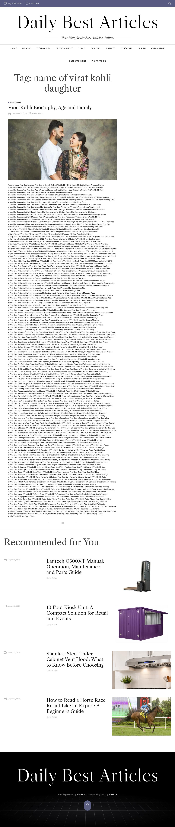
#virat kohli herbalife (104, 406)
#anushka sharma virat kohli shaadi (22, 219)
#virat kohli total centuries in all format (98, 489)
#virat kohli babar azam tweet (40, 339)
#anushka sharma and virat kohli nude (55, 197)
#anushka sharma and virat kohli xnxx (23, 205)
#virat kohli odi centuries (78, 450)
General (96, 48)
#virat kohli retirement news (38, 467)
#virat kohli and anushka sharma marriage (25, 290)
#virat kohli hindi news (44, 411)
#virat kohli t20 (30, 482)
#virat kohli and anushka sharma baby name (57, 276)
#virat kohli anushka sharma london (53, 320)
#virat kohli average (90, 337)
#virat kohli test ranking (99, 487)
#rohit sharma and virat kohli (104, 254)
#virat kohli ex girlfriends (75, 391)
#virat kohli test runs (16, 489)
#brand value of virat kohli (38, 229)
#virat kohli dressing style (56, 386)
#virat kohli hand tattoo (17, 403)
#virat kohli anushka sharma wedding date (25, 332)
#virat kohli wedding (102, 499)
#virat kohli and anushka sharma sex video (55, 300)
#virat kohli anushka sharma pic (53, 325)
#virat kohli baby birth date (78, 339)
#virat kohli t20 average (46, 482)
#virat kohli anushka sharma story (49, 330)
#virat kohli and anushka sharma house (56, 281)
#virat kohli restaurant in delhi (88, 465)
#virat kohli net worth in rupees (21, 445)
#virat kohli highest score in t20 (94, 408)
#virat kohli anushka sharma (58, 310)
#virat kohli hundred (16, 415)
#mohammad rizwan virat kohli (20, 249)
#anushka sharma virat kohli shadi (51, 219)
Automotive (157, 48)
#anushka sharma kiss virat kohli (21, 207)
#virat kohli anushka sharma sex (51, 327)
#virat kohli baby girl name (100, 339)
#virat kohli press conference (19, 457)
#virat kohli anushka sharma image (84, 317)
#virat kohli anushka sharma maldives (84, 320)
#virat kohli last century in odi (20, 435)
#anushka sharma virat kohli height (51, 212)
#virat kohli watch (42, 496)
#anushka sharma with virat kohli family (55, 224)
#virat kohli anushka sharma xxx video (77, 335)
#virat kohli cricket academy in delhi (22, 371)
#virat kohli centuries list (43, 366)
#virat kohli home (77, 411)
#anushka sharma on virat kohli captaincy (52, 207)
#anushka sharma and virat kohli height (24, 192)
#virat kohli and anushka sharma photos (24, 298)
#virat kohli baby (59, 339)
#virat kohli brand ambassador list (47, 357)
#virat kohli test (69, 484)
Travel (82, 48)
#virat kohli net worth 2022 (90, 442)
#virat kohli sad (60, 469)
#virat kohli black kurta (17, 354)
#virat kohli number (63, 447)
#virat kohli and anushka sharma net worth (57, 295)
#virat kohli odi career (58, 450)
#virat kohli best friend (17, 349)
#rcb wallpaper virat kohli (36, 254)
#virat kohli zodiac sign (17, 509)
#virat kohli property (50, 460)
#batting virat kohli (95, 227)
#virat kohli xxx (91, 506)
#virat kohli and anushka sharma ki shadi (24, 285)
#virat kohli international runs (73, 423)
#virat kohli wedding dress (40, 501)
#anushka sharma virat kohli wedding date (60, 222)
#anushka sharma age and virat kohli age (47, 187)
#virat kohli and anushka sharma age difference (58, 273)
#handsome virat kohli (59, 236)
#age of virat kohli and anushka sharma (88, 185)
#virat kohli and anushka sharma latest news (90, 285)
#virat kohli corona (37, 369)
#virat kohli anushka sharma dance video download (92, 312)
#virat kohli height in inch (85, 406)
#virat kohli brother (89, 357)
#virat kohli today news (50, 489)
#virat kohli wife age (46, 504)
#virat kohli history (61, 411)
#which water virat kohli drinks (103, 511)
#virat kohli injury (102, 418)
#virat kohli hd (34, 403)
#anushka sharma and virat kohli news (23, 197)
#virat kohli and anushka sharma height (24, 281)
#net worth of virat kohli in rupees (42, 251)
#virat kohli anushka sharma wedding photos (61, 332)
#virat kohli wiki (80, 504)
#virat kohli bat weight (71, 344)
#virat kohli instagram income (95, 420)
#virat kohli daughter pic (18, 381)
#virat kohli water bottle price (44, 499)
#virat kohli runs (98, 467)
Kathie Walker (37, 114)
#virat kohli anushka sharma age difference (25, 312)
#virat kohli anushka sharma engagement (55, 315)
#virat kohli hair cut (16, 401)
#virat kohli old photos (17, 452)
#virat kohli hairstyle (66, 401)
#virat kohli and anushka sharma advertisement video (87, 271)
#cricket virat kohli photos (18, 232)
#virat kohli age (69, 266)
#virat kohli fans (70, 393)
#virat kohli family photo (53, 393)
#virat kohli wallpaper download (21, 496)
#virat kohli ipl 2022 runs (76, 425)
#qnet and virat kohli (16, 254)
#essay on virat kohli (41, 236)
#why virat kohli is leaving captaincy (58, 514)
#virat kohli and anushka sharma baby (23, 276)
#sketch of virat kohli (16, 258)
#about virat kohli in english (39, 185)
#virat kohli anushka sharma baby (57, 312)
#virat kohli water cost (65, 499)
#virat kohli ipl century (35, 428)
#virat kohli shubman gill (81, 474)
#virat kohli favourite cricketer (20, 396)
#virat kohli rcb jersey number (53, 462)
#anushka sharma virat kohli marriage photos (88, 214)
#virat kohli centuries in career (20, 366)
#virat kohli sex (74, 472)
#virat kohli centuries (101, 364)
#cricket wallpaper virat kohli (41, 232)
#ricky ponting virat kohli (81, 254)
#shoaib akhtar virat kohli (105, 256)
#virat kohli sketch (48, 477)
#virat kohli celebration (82, 364)
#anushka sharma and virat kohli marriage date (73, 195)
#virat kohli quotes (86, 460)
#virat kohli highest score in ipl (41, 408)
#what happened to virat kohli (86, 509)
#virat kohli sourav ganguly (80, 477)
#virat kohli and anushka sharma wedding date (71, 303)
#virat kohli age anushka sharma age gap (93, 266)
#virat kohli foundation (17, 398)
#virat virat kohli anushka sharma (60, 509)
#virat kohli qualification (68, 460)
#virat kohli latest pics (62, 435)
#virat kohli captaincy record (20, 362)
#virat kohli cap (52, 359)
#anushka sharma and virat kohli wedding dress (27, 202)
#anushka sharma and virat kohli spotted (24, 200)
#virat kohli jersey (53, 430)
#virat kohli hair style (33, 401)
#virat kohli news (15, 447)
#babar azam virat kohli (40, 227)
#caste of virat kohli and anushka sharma (66, 229)
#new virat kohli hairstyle (67, 251)
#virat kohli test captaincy (18, 487)
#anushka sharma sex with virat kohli (23, 209)
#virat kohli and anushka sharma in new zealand (63, 283)
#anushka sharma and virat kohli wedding (59, 200)
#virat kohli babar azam (17, 339)
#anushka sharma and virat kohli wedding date (95, 200)
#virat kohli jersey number (71, 430)
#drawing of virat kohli (38, 234)
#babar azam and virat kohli (19, 227)
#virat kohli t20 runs (16, 484)
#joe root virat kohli (51, 241)
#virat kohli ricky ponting (60, 467)
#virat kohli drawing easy (35, 386)
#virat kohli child (82, 366)
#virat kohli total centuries (71, 489)
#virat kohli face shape (17, 393)
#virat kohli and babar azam (49, 308)
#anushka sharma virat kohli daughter (89, 209)
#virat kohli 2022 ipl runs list (61, 263)
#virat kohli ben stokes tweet (90, 347)
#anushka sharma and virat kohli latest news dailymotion (31, 195)
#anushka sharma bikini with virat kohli (85, 205)
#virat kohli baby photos (98, 342)
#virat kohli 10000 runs (88, 261)
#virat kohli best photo (36, 349)
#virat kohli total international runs (22, 492)
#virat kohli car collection (18, 364)
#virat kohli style (65, 479)
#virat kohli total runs (67, 492)
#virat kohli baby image (17, 342)
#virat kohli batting (89, 344)
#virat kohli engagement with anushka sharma (26, 391)
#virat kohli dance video (71, 374)
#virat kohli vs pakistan (54, 494)
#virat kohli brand (93, 354)
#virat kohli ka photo (108, 430)
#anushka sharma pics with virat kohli (84, 207)
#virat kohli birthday (59, 352)
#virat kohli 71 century (103, 263)
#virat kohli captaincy (68, 359)
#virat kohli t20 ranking (106, 482)
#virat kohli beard (52, 347)
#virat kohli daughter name (19, 379)
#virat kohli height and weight (20, 406)
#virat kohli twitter (98, 492)
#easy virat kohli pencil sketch (20, 236)
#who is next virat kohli (17, 514)
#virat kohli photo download (19, 455)
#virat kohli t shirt (15, 482)
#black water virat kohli (17, 229)
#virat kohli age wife (16, 268)
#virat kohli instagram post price (21, 423)
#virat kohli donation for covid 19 (88, 384)
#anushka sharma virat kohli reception (58, 217)
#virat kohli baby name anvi (58, 342)
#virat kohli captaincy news (89, 359)
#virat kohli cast (51, 364)
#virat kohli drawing (16, 386)
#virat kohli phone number (77, 452)
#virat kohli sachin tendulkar (42, 469)
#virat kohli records (16, 465)
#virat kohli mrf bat (94, 440)
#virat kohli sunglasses (101, 479)
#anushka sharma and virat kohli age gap (55, 190)
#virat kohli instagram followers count (67, 420)
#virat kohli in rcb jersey (95, 415)
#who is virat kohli (35, 514)
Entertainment (64, 48)
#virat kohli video (15, 494)
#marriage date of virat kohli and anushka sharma (50, 246)
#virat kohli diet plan (52, 384)
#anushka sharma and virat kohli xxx (54, 205)
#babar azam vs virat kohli (61, 227)
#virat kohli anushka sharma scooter (22, 327)
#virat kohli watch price (59, 496)
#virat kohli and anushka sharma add (50, 271)
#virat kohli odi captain (17, 450)
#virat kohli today (33, 489)
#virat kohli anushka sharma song (21, 330)
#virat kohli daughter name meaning (45, 379)
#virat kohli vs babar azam (33, 494)
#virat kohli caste (66, 364)
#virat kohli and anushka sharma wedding (90, 300)
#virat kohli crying (100, 371)
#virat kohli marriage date (99, 435)
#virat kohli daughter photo (94, 379)
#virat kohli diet (37, 384)
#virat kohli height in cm (43, 406)
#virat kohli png (102, 455)
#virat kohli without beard (74, 506)
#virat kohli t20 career (66, 482)
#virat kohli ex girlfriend (55, 391)
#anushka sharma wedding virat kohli (23, 224)
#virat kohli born (62, 354)
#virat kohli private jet (17, 460)
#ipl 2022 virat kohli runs (47, 239)
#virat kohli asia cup (16, 337)
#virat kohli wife (30, 504)
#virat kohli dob (67, 384)
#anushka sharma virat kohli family (22, 212)
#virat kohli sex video (90, 472)
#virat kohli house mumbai (79, 413)
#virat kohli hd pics (67, 403)
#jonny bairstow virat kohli (89, 241)
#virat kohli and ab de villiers (98, 268)
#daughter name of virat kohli (66, 232)
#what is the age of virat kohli (20, 511)
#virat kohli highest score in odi (67, 408)
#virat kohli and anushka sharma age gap (94, 273)
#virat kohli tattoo (55, 484)
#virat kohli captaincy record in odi (46, 362)
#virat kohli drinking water (77, 386)
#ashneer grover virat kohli (99, 224)
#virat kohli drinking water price (21, 389)
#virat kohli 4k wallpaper (83, 263)
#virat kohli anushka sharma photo (87, 322)
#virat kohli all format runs (75, 268)
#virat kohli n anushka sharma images (23, 442)
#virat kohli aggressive (35, 268)
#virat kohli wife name (64, 504)
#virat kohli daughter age (36, 376)
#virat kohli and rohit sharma (73, 308)
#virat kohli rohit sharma (81, 467)
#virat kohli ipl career (16, 428)
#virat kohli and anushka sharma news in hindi (94, 295)
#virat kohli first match (42, 396)
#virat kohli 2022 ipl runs (39, 263)
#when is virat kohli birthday (79, 511)
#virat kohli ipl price (52, 428)
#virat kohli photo (95, 452)
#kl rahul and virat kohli (84, 244)
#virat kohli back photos (35, 344)
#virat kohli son (62, 477)
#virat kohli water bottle (94, 496)
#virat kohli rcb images (31, 462)
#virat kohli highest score (18, 408)
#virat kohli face (92, 391)
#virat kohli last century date (100, 433)
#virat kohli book (48, 354)
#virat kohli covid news (88, 369)
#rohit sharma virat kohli (41, 256)
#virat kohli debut (73, 381)
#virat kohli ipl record (70, 428)
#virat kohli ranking (102, 460)
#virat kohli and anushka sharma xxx (23, 308)
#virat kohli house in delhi (33, 413)
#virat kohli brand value (71, 357)
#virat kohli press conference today (46, 457)
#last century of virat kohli (19, 246)
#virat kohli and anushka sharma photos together (60, 298)
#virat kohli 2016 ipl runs (18, 263)
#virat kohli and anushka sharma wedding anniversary (29, 303)
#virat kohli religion (33, 465)
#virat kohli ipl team (16, 430)
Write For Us (99, 61)
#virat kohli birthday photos (79, 352)
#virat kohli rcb (14, 462)
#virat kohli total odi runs (47, 492)
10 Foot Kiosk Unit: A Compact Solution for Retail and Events (77, 613)
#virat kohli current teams (18, 374)
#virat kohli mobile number (100, 438)
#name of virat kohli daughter (104, 249)
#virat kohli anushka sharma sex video (80, 327)
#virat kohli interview (94, 423)
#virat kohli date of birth (91, 374)
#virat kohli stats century (32, 479)
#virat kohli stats (15, 479)
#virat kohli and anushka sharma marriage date (61, 290)
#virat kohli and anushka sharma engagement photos (29, 278)
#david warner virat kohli (18, 234)
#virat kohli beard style (69, 347)
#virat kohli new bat (42, 445)
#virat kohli (100, 258)
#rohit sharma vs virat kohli (63, 256)
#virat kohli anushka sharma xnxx (21, 335)
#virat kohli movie (79, 440)
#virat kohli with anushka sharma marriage (46, 506)
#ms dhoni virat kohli (63, 249)
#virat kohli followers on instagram (66, 396)
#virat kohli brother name (18, 359)
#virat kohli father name (102, 393)
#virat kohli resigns (49, 465)
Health (142, 48)
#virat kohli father (84, 393)
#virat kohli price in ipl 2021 (72, 457)
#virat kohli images (52, 415)
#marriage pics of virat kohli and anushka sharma (90, 246)
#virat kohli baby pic (16, 344)
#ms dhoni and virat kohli (44, 249)
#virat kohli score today (32, 472)
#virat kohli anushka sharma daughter (23, 315)
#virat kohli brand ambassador (20, 357)
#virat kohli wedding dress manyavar (67, 501)
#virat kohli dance (53, 374)
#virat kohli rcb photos (76, 462)
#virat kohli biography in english (93, 349)
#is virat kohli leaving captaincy (87, 239)
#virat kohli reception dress (97, 462)
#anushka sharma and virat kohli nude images (90, 197)
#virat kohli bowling (77, 354)
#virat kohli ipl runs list (105, 428)
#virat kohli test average (86, 484)
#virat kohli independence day (36, 418)
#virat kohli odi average (94, 447)
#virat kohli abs (34, 266)
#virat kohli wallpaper (99, 494)
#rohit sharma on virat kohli (19, 256)
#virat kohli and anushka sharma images (89, 281)
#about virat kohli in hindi (61, 185)
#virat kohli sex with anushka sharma (23, 474)
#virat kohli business (37, 359)
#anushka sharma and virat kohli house (56, 192)
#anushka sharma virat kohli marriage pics (25, 217)
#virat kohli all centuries (54, 268)
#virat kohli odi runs (96, 450)
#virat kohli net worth (48, 442)
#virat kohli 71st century (17, 266)
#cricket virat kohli (91, 229)
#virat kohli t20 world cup (36, 484)
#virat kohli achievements (51, 266)
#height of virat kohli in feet (102, 236)
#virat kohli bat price (53, 344)
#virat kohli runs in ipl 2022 (19, 469)
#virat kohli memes (81, 438)
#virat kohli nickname (31, 447)
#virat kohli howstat (99, 413)
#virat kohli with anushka (18, 506)
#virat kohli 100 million (30, 261)
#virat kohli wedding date (18, 501)
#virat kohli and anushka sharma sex (23, 300)
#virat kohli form (87, 396)
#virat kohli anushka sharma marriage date (56, 322)
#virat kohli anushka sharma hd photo (88, 315)
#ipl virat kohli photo (65, 239)
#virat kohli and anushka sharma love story (68, 288)
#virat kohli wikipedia (96, 504)
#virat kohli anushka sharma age (83, 310)
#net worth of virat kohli (18, 251)
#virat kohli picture (88, 455)
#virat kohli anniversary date (97, 308)
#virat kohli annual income (18, 310)
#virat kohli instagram (17, 420)
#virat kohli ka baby (91, 430)
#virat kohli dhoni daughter (19, 384)
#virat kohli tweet (83, 492)
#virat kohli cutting (37, 374)
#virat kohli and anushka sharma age (23, 273)
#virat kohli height (104, 403)
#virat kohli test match (80, 487)
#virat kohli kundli (15, 433)
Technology (43, 48)
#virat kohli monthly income (19, 440)
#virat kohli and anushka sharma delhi (91, 276)
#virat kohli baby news (79, 342)
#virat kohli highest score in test (21, 411)
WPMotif (113, 794)
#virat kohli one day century (38, 452)
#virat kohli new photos (99, 445)
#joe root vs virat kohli (69, 241)
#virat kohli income (16, 418)
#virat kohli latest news (42, 435)
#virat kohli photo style (58, 455)
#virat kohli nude (48, 447)
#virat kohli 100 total (70, 261)
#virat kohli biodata (53, 349)
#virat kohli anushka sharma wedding (79, 330)
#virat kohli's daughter (37, 509)
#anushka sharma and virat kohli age (23, 190)
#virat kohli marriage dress (19, 438)
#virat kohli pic (74, 455)
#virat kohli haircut (50, 401)
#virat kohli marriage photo (41, 438)
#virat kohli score (15, 472)
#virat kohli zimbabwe (107, 506)
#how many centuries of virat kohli (22, 239)
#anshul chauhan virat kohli (19, 187)
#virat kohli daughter (16, 376)
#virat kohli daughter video (39, 381)
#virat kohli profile (34, 460)
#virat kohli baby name (37, 342)
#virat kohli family (35, 393)
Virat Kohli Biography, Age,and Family (50, 107)
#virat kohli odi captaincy (38, 450)
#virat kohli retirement (17, 467)
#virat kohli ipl (109, 423)
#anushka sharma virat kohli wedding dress (96, 222)
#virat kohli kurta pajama (33, 433)
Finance (26, 48)
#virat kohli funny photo (54, 398)
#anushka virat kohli (80, 224)
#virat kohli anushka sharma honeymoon (24, 317)
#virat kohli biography (71, 349)
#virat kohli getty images (75, 398)
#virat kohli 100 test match (50, 261)
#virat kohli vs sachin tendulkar (77, 494)
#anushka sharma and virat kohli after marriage (84, 187)
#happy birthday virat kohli (80, 236)
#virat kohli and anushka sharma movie (24, 295)
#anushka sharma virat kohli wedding (81, 219)
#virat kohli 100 (14, 261)
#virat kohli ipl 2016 (16, 425)
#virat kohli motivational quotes (58, 440)
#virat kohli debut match (91, 381)
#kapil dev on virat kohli (18, 244)
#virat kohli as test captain (104, 335)
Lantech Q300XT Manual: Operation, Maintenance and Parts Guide (75, 566)
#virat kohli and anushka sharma (21, 271)
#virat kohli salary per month (94, 469)
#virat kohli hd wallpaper (86, 403)
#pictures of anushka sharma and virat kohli (95, 251)
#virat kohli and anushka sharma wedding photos (67, 305)
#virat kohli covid (71, 369)
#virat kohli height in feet (64, 406)
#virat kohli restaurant (67, 465)
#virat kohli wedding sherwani (94, 501)
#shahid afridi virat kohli (85, 256)
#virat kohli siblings (100, 474)
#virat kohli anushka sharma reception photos (84, 325)
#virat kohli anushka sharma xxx (49, 335)
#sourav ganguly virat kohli (62, 258)
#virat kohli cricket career (82, 371)
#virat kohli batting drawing (19, 347)
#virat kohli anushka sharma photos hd (23, 325)
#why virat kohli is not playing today (87, 514)
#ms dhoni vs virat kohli (82, 249)
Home (14, 48)
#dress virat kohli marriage (58, 234)
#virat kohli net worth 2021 (68, 442)
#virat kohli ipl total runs (35, 430)
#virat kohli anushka (38, 310)
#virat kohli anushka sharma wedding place (97, 332)
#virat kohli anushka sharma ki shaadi (23, 320)
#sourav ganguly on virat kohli (38, 258)
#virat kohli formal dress (104, 396)
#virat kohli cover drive (54, 369)
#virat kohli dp (108, 384)
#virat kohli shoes (63, 474)
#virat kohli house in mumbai (56, 413)
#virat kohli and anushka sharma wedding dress (27, 305)
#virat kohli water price (84, 499)
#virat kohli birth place (42, 352)
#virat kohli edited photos (44, 389)
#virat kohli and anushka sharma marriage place (76, 293)
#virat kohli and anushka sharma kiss (57, 285)
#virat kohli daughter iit (102, 376)
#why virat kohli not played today (21, 516)
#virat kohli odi (78, 447)
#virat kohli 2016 (105, 261)
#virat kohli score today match (55, 472)
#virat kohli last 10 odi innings (56, 433)
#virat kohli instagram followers (38, 420)
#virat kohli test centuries (59, 487)
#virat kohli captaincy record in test (76, 362)
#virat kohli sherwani (47, 474)
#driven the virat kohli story (81, 234)
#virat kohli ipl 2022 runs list (98, 425)
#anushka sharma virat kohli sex (87, 217)
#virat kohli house (15, 413)
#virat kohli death (58, 381)
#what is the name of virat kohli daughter (50, 511)
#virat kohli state (99, 477)
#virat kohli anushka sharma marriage (23, 322)
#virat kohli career (36, 364)
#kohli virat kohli (101, 244)
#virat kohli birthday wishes (101, 352)
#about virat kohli (20, 185)
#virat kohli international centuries (47, 423)
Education (126, 48)
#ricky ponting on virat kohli (59, 254)
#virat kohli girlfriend (94, 398)
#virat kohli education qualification (87, 389)
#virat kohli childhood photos (101, 366)
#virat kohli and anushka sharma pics (96, 298)
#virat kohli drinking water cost (101, 386)
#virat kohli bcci (37, 347)
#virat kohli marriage (80, 435)
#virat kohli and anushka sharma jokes (99, 283)
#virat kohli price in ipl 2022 (95, 457)
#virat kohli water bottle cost (19, 499)
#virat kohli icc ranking (34, 415)
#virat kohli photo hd (39, 455)
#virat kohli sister (33, 477)
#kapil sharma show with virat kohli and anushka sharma (51, 244)
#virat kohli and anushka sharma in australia (25, 283)
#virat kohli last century (78, 433)
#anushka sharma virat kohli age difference (56, 209)
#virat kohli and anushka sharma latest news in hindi (29, 288)
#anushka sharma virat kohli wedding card (25, 222)
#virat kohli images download (72, 415)
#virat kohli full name (36, 398)
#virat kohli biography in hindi (20, 352)
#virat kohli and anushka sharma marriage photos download (32, 293)
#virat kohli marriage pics (62, 438)
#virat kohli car (97, 362)
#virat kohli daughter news (71, 379)
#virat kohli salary (75, 469)
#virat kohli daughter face (81, 376)
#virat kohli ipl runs (87, 428)
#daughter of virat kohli (88, 232)
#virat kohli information (58, 418)
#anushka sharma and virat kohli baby (88, 190)
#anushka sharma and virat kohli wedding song (67, 202)
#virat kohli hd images (50, 403)
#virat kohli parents (58, 452)
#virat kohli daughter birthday (58, 376)
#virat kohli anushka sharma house (55, 317)
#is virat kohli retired (16, 241)
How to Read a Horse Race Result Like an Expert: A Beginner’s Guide (76, 705)
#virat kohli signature (16, 477)
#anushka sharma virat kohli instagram (81, 212)
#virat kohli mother (38, 440)
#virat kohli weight (15, 504)
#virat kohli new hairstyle (61, 445)
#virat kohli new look (80, 445)
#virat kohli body (34, 354)
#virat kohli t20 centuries (86, 482)
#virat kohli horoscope (93, 411)
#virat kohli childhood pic (18, 369)
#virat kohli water (77, 496)
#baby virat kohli (80, 227)
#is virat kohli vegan (34, 241)
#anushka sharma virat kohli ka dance (23, 214)
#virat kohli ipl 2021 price (35, 425)
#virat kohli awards (106, 337)
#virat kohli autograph (72, 337)
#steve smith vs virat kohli (84, 258)
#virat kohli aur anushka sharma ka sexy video (44, 337)
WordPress (82, 794)
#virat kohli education (64, 389)
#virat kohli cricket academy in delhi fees (54, 371)
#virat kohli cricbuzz (107, 369)
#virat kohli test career (39, 487)
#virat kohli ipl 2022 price (55, 425)
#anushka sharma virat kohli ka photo (55, 214)
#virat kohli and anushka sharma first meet (68, 278)
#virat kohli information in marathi (81, 418)
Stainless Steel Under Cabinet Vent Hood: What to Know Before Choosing (74, 659)
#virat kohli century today (64, 366)
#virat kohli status (50, 479)
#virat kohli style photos (81, 479)
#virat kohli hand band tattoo (87, 401)
